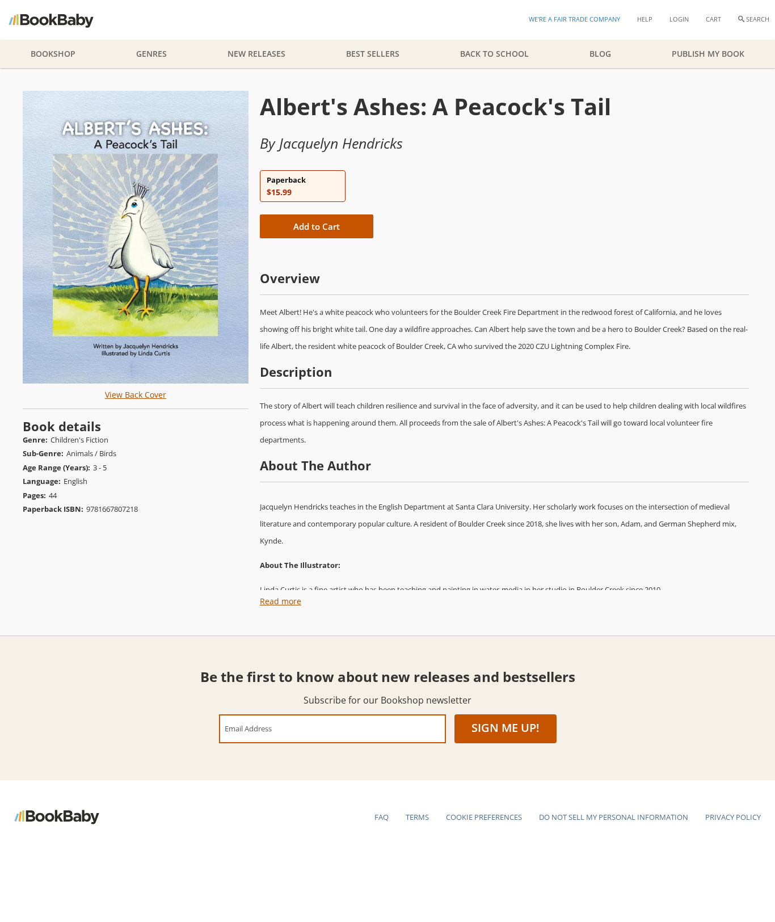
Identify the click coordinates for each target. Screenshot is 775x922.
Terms (417, 817)
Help (644, 19)
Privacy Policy (733, 817)
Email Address (248, 728)
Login (679, 19)
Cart (713, 19)
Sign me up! (505, 727)
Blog (600, 53)
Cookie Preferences (484, 817)
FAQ (381, 817)
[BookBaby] (61, 20)
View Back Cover (135, 394)
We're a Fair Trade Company (574, 19)
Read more (280, 601)
